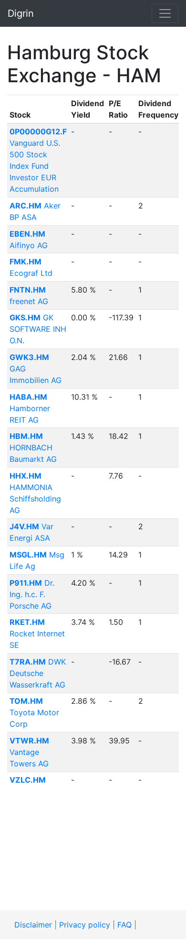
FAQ (124, 924)
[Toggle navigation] (165, 13)
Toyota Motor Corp (34, 712)
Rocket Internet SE (37, 633)
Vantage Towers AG (29, 752)
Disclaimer (33, 924)
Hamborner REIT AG (30, 408)
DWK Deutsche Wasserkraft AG (38, 673)
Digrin (21, 13)
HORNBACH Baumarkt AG (33, 447)
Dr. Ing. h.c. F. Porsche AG (32, 594)
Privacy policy (84, 924)
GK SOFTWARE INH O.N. (38, 329)
